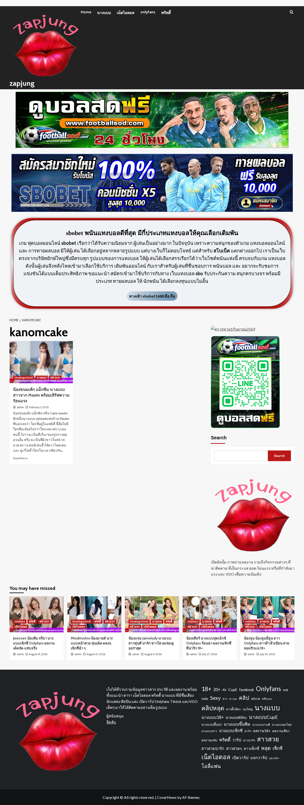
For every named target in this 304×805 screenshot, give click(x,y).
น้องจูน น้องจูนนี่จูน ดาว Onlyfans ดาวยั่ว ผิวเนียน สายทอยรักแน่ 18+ (266, 643)
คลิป (244, 698)
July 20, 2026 (267, 654)
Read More (20, 458)
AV (224, 690)
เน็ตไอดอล (125, 12)
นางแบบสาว (209, 731)
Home (86, 12)
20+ (216, 689)
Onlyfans (268, 688)
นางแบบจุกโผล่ (282, 724)
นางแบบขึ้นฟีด (237, 724)
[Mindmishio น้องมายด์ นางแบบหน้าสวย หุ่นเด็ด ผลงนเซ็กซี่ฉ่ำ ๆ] (94, 614)
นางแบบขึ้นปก (211, 724)
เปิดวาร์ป (240, 757)
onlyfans (147, 12)
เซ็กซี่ (277, 748)
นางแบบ (104, 12)
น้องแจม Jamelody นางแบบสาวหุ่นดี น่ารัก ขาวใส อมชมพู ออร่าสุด (151, 643)
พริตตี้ (166, 12)
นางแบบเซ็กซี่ (230, 730)
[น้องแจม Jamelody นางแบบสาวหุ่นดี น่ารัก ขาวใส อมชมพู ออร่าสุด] (152, 614)
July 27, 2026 (209, 654)
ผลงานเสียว (281, 731)
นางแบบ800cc (236, 717)
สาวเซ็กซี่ (251, 748)
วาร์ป (236, 740)
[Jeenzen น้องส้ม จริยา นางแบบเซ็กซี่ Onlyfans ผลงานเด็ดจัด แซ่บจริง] (37, 614)
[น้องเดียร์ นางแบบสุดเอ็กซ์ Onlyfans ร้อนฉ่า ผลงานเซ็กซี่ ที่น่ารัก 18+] (210, 614)
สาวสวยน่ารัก (212, 748)
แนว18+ (274, 758)
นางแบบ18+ (212, 717)
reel (285, 690)
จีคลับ (111, 722)
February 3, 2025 (39, 407)
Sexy (215, 698)
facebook (246, 689)
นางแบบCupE (263, 717)
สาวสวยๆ (234, 748)
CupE (232, 689)
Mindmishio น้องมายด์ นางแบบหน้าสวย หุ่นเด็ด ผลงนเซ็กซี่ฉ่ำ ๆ (92, 643)
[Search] (291, 12)
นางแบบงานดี (261, 724)
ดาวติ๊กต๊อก (233, 709)
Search (219, 437)
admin (20, 407)
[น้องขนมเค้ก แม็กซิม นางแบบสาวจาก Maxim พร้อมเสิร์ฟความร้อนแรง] (41, 362)
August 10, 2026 (96, 654)
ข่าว (225, 698)
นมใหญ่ (248, 709)
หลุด (266, 748)
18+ (206, 688)
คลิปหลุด (212, 707)
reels (204, 698)
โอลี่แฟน (211, 766)
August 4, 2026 (153, 654)
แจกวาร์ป (258, 757)
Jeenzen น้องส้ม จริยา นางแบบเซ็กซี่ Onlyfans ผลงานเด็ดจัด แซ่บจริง (34, 643)
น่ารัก (247, 731)
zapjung (22, 83)
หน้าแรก (55, 377)
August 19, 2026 (38, 654)
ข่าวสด (233, 698)
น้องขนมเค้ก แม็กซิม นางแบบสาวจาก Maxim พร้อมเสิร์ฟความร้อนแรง (41, 395)
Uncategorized (23, 377)
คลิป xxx (267, 698)
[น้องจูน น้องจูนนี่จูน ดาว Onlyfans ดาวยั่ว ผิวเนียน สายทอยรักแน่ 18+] (267, 614)
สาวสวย (268, 739)
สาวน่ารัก (249, 740)
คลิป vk (255, 699)
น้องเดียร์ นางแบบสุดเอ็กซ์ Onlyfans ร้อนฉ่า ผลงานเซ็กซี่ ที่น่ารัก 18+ (208, 643)
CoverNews (166, 797)
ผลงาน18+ (262, 731)
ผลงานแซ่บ (209, 740)
